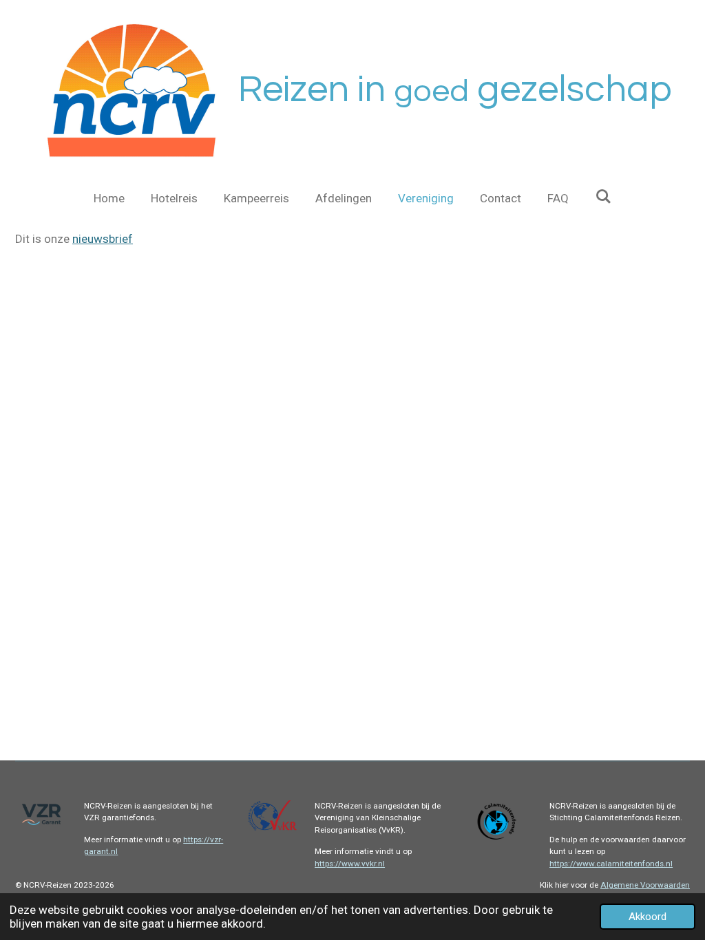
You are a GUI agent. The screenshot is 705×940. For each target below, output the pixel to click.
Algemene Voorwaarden (645, 885)
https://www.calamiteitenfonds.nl (611, 863)
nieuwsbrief (102, 239)
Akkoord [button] (647, 916)
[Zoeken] (603, 196)
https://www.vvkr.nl (350, 863)
